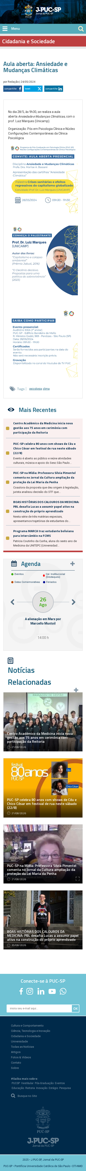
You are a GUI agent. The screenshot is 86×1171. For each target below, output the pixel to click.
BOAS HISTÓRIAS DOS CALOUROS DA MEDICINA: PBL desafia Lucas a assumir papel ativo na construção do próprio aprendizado (46, 506)
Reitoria (30, 1088)
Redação (13, 81)
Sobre (15, 1068)
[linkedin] (41, 991)
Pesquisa (65, 1088)
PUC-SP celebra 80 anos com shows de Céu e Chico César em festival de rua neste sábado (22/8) (44, 448)
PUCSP (16, 1083)
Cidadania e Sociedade (26, 1036)
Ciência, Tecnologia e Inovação (30, 1031)
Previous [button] (12, 602)
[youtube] (52, 991)
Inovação (41, 1088)
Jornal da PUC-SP (59, 14)
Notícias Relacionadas (29, 676)
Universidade (19, 1041)
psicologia (35, 388)
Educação (18, 1088)
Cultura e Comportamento (27, 1025)
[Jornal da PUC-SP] (43, 11)
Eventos (60, 1083)
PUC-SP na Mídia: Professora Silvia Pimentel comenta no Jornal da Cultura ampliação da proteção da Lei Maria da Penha (44, 477)
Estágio (53, 1088)
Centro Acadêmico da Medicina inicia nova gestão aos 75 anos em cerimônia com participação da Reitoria (43, 428)
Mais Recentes (37, 409)
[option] (43, 616)
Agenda (31, 563)
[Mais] (72, 563)
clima (46, 388)
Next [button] (73, 602)
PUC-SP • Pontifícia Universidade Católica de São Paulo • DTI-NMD (43, 1166)
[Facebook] (21, 991)
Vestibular (27, 1083)
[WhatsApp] (63, 991)
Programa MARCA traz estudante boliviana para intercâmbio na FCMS (43, 533)
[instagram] (29, 991)
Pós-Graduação (44, 1083)
